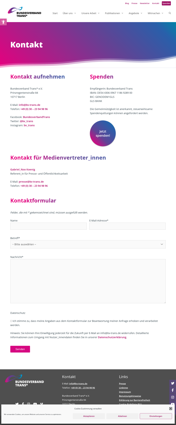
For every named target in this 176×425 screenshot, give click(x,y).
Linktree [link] (123, 387)
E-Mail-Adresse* (98, 220)
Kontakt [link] (155, 3)
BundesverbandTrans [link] (36, 117)
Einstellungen (156, 416)
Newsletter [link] (145, 3)
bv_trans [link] (29, 125)
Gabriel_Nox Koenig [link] (22, 169)
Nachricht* (16, 257)
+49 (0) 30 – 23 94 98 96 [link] (34, 109)
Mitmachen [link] (154, 13)
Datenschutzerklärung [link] (112, 337)
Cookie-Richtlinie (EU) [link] (130, 404)
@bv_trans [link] (26, 121)
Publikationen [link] (112, 13)
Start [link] (55, 13)
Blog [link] (127, 3)
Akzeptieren (89, 416)
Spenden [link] (166, 3)
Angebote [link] (134, 13)
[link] (3, 22)
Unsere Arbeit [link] (88, 13)
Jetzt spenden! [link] (103, 133)
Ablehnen (122, 416)
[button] (170, 408)
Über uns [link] (68, 13)
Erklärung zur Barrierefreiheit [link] (134, 400)
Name (14, 220)
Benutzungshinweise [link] (130, 396)
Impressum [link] (125, 391)
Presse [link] (134, 3)
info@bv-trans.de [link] (29, 105)
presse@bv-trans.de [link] (31, 181)
